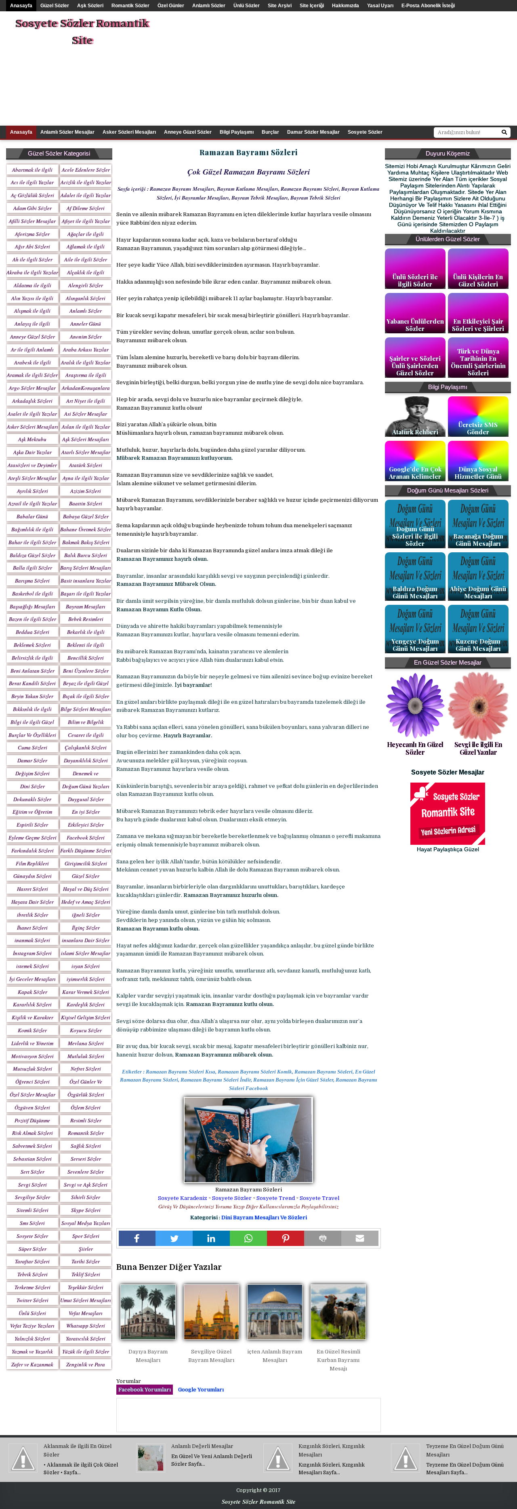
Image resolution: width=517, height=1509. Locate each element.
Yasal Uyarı (380, 5)
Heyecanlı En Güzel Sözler (415, 748)
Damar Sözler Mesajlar (313, 132)
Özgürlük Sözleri (85, 1094)
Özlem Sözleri (86, 1107)
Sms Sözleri (32, 1223)
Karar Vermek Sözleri (85, 991)
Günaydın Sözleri (32, 876)
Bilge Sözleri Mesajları (86, 709)
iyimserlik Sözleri (86, 979)
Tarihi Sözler (85, 1261)
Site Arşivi (280, 5)
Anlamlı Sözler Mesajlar (67, 132)
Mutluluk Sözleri (85, 1056)
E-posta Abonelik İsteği (428, 5)
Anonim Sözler (86, 336)
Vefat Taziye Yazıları (32, 1325)
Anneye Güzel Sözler (188, 132)
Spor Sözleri (85, 1236)
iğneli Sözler (86, 914)
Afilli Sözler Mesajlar (32, 221)
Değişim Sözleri (32, 773)
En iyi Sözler (86, 811)
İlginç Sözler (86, 927)
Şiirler (86, 1248)
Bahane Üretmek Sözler (85, 529)
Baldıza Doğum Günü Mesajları (415, 592)
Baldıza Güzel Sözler (32, 555)
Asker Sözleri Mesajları (129, 132)
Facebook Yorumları (144, 1390)
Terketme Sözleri (32, 1287)
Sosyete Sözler (232, 1198)
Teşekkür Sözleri (85, 1287)
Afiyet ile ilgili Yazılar (86, 221)
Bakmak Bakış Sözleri (85, 542)
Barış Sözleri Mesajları (85, 567)
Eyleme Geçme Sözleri (32, 837)
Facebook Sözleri (86, 837)
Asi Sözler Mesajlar (85, 413)
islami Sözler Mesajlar (85, 953)
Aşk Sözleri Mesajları (85, 439)
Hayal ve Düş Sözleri (86, 888)
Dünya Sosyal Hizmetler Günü (478, 472)
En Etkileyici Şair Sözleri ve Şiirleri (478, 325)
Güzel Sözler (54, 5)
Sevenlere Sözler (85, 1171)
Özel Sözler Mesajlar (32, 1094)
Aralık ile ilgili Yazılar (85, 362)
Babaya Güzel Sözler (86, 516)
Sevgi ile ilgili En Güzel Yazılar (478, 748)
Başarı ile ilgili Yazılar (86, 593)
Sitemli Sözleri (32, 1210)
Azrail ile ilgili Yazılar (32, 503)
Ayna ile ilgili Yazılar (86, 478)
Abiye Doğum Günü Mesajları (478, 592)
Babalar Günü (32, 516)
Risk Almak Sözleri (32, 1132)
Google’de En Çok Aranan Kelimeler (415, 472)
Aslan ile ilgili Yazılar (86, 426)
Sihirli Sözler (85, 1197)
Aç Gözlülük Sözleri (32, 195)
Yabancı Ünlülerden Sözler (415, 325)
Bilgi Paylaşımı (237, 132)
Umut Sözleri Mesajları (85, 1300)
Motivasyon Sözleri (32, 1056)
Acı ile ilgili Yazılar (32, 182)
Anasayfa (21, 5)
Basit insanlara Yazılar (86, 580)
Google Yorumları (201, 1390)
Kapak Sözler (32, 991)
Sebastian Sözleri (32, 1158)
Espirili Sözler (32, 824)
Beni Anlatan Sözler (33, 670)
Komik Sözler (32, 1030)
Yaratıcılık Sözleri (85, 1338)
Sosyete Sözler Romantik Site (82, 32)
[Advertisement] (362, 67)
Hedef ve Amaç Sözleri (85, 901)
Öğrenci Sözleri (32, 1081)
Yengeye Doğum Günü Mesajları (415, 644)
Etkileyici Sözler (86, 824)
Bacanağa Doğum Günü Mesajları (478, 539)
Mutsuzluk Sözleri (32, 1068)
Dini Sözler (32, 786)
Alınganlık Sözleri (85, 298)
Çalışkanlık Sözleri (86, 747)
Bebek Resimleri (85, 619)
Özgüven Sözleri (32, 1107)
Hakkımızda (345, 5)
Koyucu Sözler (86, 1030)
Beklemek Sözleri (32, 644)
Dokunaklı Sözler (32, 799)
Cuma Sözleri (32, 747)
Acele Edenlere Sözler (86, 169)
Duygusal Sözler (86, 799)
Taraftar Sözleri (32, 1261)
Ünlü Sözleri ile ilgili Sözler (415, 280)
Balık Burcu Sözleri (85, 555)
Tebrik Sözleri (32, 1274)
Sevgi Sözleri (32, 1184)
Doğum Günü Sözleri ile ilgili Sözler (415, 536)
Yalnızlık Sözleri (32, 1338)
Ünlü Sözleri (32, 1313)
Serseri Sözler (86, 1158)
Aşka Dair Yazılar (32, 452)
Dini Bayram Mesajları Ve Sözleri (264, 1217)
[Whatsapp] (248, 1238)
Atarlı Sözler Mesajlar (85, 452)
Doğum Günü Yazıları (85, 786)
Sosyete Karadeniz (182, 1198)
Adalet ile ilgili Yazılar (86, 195)
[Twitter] (174, 1238)
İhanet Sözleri (32, 927)
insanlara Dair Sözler (85, 940)
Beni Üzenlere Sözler (86, 670)
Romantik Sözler (130, 5)
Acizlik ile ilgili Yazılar (86, 182)
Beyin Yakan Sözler (32, 696)
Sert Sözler (32, 1171)
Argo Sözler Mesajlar (32, 387)
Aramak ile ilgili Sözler (32, 375)
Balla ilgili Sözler (32, 567)
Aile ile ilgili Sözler (85, 259)
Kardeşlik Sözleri (86, 1004)
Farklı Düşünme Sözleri (85, 850)
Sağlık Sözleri (86, 1145)
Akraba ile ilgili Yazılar (32, 272)
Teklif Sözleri (85, 1274)
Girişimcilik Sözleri (86, 863)
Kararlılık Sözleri (32, 1004)
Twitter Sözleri (32, 1300)
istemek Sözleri (32, 966)
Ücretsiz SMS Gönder (478, 428)
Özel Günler (171, 5)
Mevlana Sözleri (86, 1043)
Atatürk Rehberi (415, 432)
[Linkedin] (211, 1238)
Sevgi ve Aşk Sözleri (85, 1184)
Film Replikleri (32, 863)
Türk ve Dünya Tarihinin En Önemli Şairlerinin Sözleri (478, 362)
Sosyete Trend (275, 1198)
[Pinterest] (285, 1238)
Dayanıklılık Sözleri (86, 760)
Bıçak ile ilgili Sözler (86, 696)
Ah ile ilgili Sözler (33, 259)
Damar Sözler (32, 760)
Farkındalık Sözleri (32, 850)
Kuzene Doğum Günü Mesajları (478, 644)
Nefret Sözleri (86, 1068)
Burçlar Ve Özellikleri (32, 735)
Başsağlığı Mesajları (32, 606)
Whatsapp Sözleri (85, 1325)
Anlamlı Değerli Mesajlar (202, 1446)
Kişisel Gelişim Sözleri (85, 1017)
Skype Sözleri (86, 1210)
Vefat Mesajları (86, 1313)
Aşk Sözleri (90, 5)
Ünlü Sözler (246, 5)
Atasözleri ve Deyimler (32, 465)
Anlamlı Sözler (208, 5)
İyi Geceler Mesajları (32, 979)
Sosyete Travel (319, 1198)
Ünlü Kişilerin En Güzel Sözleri (478, 280)
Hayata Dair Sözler (32, 901)
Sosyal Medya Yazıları (85, 1223)
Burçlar (270, 132)
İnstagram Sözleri (32, 953)
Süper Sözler (32, 1248)
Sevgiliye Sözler (32, 1197)
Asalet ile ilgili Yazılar (32, 413)
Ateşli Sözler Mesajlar (32, 478)
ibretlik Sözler (32, 914)
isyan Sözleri (85, 966)
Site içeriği (312, 5)
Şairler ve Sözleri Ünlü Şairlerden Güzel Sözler (415, 365)
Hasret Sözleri (32, 888)
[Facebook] (137, 1238)
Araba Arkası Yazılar (86, 349)
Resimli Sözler (85, 1120)
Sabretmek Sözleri (32, 1145)
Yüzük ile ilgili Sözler (85, 1351)
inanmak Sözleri (32, 940)
